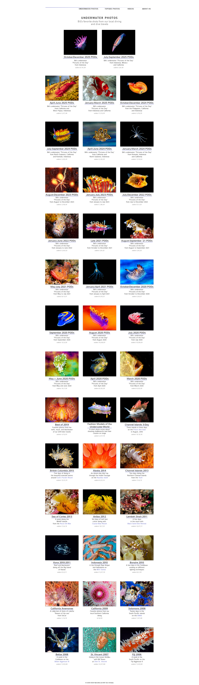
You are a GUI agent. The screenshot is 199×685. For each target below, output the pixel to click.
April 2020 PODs (100, 378)
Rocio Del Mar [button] (65, 523)
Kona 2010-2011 (62, 562)
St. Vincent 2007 (99, 654)
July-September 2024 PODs (62, 148)
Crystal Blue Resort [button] (99, 523)
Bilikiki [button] (139, 615)
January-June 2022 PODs (62, 240)
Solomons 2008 (136, 608)
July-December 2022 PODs (136, 194)
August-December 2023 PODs (62, 194)
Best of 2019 (62, 424)
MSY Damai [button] (101, 569)
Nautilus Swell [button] (102, 478)
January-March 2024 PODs (137, 148)
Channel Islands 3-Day (137, 424)
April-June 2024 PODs (100, 148)
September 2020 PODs (61, 332)
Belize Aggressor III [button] (62, 661)
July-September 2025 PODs (119, 57)
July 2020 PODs (137, 332)
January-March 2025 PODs (99, 102)
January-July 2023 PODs (99, 194)
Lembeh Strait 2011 (136, 516)
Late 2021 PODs (99, 240)
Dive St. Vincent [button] (100, 661)
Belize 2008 (62, 654)
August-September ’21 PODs (136, 240)
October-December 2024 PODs (136, 102)
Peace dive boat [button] (139, 429)
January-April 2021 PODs (99, 286)
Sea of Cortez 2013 (62, 516)
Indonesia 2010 (99, 562)
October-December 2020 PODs (136, 286)
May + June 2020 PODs (62, 378)
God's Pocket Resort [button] (65, 478)
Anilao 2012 (99, 516)
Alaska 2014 (99, 470)
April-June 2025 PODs (62, 102)
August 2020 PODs (99, 332)
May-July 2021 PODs (61, 286)
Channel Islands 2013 (136, 470)
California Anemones (62, 608)
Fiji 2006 (136, 654)
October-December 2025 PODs (80, 57)
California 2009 (99, 608)
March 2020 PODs (137, 378)
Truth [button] (140, 478)
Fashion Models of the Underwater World (100, 425)
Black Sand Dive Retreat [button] (136, 523)
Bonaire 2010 (137, 562)
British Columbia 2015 (62, 470)
